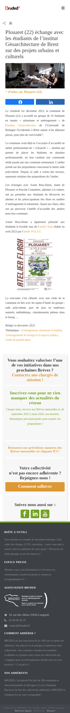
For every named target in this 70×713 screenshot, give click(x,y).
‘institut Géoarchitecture (21, 125)
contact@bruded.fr (19, 625)
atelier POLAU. (33, 231)
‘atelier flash (46, 226)
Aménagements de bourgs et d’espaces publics (31, 335)
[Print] (12, 23)
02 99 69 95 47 (17, 620)
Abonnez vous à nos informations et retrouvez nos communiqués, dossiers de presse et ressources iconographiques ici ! (29, 574)
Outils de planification (17, 339)
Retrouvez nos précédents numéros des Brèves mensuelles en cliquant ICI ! (35, 449)
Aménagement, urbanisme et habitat (41, 330)
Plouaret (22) (33, 92)
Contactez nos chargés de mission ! (35, 377)
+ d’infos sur (14, 92)
